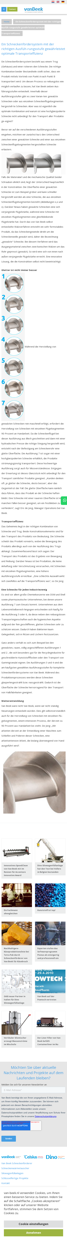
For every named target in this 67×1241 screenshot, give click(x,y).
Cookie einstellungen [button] (33, 1224)
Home (6, 21)
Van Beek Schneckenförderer (16, 1163)
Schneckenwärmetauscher (15, 1168)
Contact (12, 9)
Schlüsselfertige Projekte (14, 1178)
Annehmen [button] (33, 1232)
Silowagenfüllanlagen (12, 1173)
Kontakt (5, 1183)
